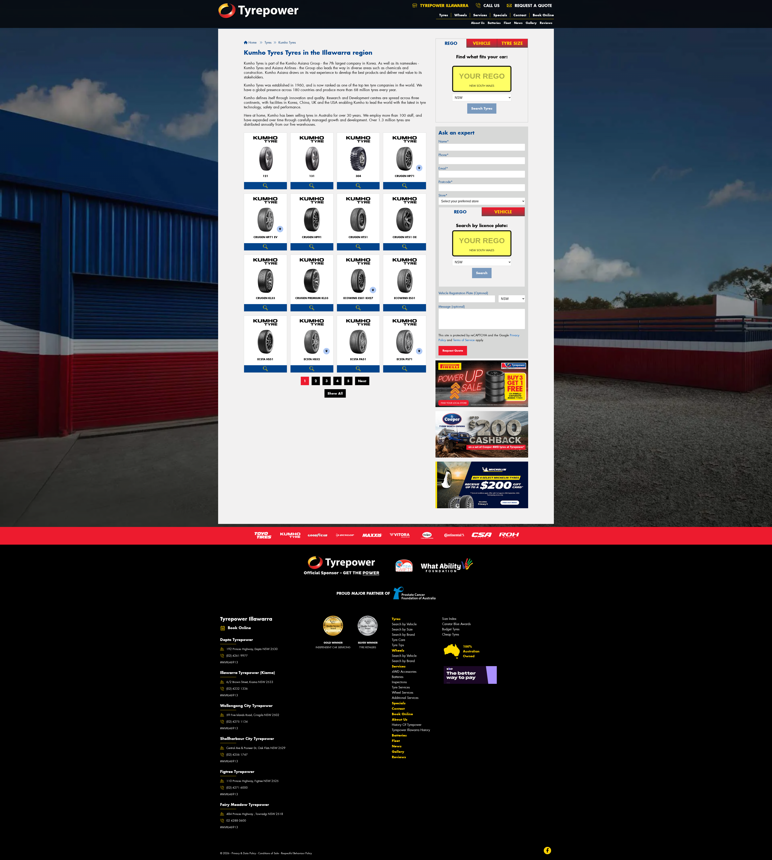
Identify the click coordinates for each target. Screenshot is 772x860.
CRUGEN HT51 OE (405, 237)
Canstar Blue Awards (456, 624)
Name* (443, 141)
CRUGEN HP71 (405, 176)
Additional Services (405, 698)
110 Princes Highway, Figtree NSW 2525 (252, 781)
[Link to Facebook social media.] (547, 850)
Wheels (460, 15)
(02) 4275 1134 (237, 721)
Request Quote (452, 350)
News (518, 23)
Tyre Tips (398, 645)
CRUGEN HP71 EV (265, 237)
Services (480, 15)
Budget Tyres (450, 629)
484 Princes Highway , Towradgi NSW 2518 (254, 814)
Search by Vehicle (404, 624)
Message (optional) (451, 306)
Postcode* (445, 182)
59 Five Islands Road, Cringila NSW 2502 (252, 715)
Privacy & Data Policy (244, 853)
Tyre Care (398, 640)
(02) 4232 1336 (237, 688)
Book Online (543, 15)
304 (358, 176)
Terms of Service (464, 340)
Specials (500, 15)
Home (252, 42)
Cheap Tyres (450, 634)
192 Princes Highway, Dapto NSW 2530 (252, 649)
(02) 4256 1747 (237, 754)
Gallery (531, 23)
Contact (519, 15)
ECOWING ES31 (404, 298)
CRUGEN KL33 (265, 298)
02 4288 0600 (236, 820)
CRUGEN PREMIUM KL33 (311, 298)
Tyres (443, 15)
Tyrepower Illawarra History (411, 730)
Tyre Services (401, 687)
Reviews (546, 23)
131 (312, 176)
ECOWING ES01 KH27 (358, 298)
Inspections (399, 682)
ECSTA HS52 (312, 359)
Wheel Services (402, 692)
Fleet (507, 23)
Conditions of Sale (268, 853)
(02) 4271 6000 (237, 787)
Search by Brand (403, 635)
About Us (478, 23)
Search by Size (402, 629)
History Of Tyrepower (406, 725)
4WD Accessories (404, 672)
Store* (442, 195)
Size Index (449, 619)
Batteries (494, 23)
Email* (443, 168)
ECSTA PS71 (405, 359)
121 (265, 176)
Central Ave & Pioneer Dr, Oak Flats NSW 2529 (255, 748)
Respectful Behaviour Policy (296, 853)
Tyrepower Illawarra (443, 5)
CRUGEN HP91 (312, 237)
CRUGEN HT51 (358, 237)
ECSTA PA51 (358, 359)
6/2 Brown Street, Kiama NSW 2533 (249, 682)
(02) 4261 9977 (237, 655)
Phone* (443, 155)
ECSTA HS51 (265, 359)
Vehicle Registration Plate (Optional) (463, 293)
